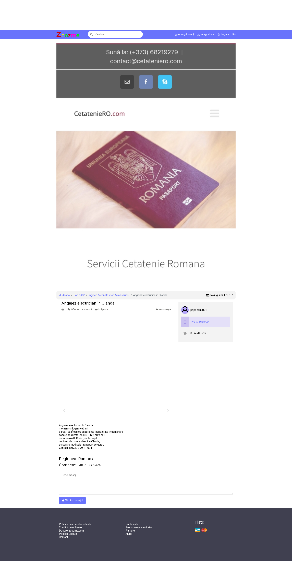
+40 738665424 (199, 321)
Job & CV (79, 295)
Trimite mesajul (73, 500)
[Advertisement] (101, 15)
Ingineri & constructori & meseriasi (109, 295)
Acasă (66, 295)
